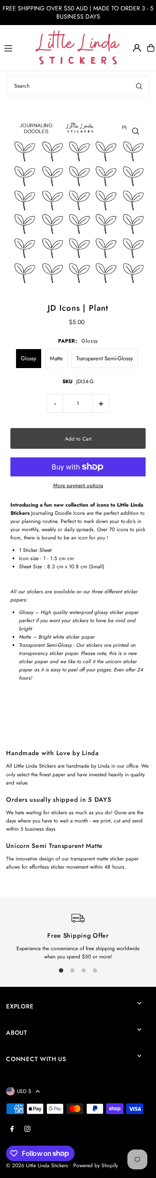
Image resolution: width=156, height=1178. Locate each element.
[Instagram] (27, 1129)
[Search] (139, 86)
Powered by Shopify (95, 1165)
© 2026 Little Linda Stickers (37, 1165)
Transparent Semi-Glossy (104, 358)
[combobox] (78, 86)
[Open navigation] (15, 47)
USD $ (24, 1091)
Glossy (28, 358)
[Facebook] (12, 1129)
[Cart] (150, 48)
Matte (56, 358)
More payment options (78, 485)
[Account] (137, 48)
